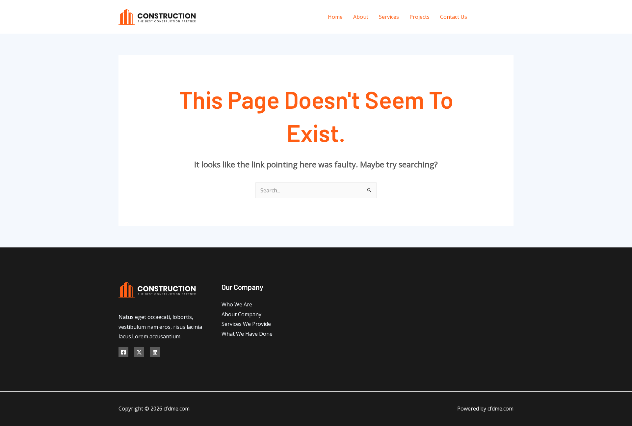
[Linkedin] (155, 352)
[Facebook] (481, 16)
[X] (496, 16)
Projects (419, 16)
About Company (241, 314)
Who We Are (237, 304)
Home (335, 16)
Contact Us (453, 16)
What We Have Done (247, 333)
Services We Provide (246, 323)
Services (389, 16)
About (360, 16)
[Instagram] (511, 16)
